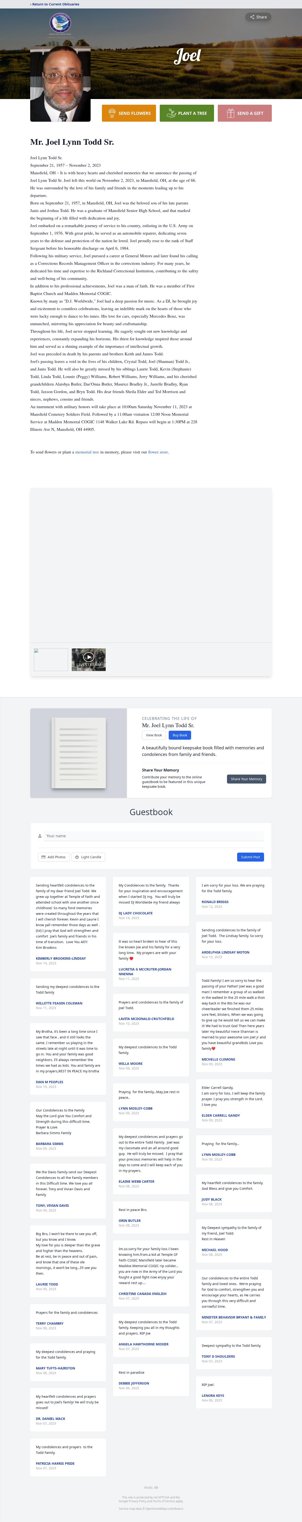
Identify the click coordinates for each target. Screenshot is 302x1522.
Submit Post (250, 857)
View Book (154, 735)
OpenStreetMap (156, 1509)
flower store (158, 452)
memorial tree (87, 452)
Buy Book (180, 735)
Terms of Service (164, 1501)
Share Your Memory (246, 779)
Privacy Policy (138, 1501)
